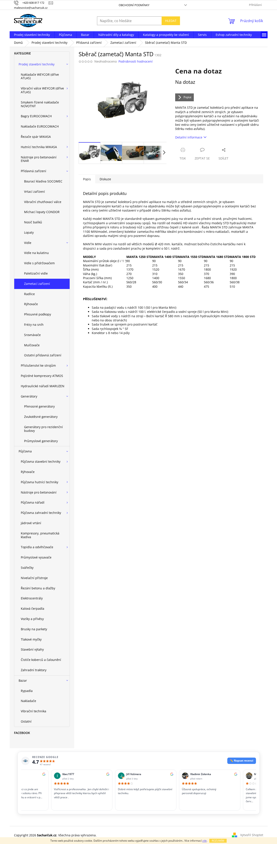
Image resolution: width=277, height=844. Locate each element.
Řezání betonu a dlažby (38, 588)
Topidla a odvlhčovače (37, 547)
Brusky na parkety (34, 629)
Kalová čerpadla (32, 608)
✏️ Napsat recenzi (241, 760)
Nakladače (28, 701)
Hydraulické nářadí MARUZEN (42, 386)
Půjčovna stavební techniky (40, 461)
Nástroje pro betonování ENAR (38, 159)
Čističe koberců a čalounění (41, 660)
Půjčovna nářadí (32, 502)
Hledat (170, 21)
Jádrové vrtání (31, 523)
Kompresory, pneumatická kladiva (40, 535)
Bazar (23, 680)
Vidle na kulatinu (36, 253)
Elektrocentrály (32, 598)
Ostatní (26, 721)
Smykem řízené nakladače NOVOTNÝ (40, 104)
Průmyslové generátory (41, 441)
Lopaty (29, 232)
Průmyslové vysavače (36, 557)
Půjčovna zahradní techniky (41, 513)
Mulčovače (32, 345)
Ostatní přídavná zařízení (42, 355)
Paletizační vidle (36, 273)
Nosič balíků (33, 222)
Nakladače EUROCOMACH (40, 126)
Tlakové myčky (31, 639)
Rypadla (27, 691)
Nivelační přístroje (34, 578)
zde (204, 840)
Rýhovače (31, 304)
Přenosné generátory (39, 406)
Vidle (27, 243)
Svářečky (27, 568)
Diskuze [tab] (105, 179)
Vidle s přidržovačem (39, 263)
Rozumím (218, 840)
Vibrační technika (33, 711)
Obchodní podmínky (134, 5)
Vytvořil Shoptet (251, 835)
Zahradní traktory (33, 670)
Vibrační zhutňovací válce (42, 202)
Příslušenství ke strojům (38, 365)
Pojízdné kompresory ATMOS (42, 376)
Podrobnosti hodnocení (135, 61)
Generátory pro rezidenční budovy (43, 429)
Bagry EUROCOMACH (36, 116)
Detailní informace (188, 137)
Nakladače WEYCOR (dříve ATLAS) (40, 76)
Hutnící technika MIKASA (39, 147)
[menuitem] (32, 34)
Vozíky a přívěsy (32, 619)
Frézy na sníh (34, 324)
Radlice (29, 294)
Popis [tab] (87, 179)
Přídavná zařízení (33, 171)
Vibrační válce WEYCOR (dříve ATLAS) (42, 90)
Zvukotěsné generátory (41, 417)
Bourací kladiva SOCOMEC (43, 181)
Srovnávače (32, 335)
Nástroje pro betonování (38, 492)
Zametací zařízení (37, 284)
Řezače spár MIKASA (36, 137)
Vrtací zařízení (34, 191)
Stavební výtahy (32, 649)
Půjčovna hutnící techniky (39, 482)
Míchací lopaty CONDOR (42, 212)
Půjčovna (25, 451)
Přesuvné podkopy (37, 314)
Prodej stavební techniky (37, 64)
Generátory (29, 396)
